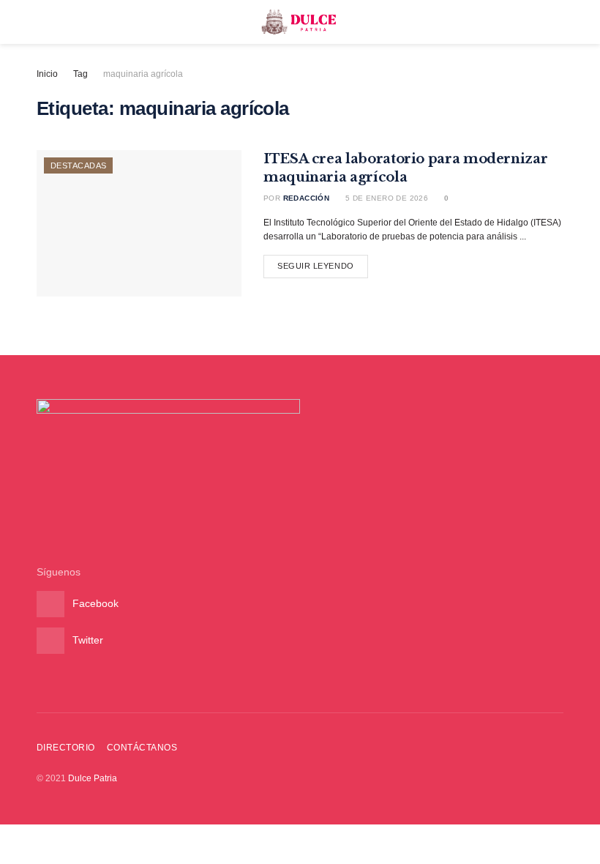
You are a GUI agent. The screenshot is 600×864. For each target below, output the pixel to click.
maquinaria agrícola (143, 74)
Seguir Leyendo (315, 265)
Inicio (47, 74)
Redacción (306, 198)
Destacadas (78, 165)
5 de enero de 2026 (385, 198)
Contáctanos (142, 747)
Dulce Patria (92, 778)
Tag (80, 74)
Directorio (66, 747)
